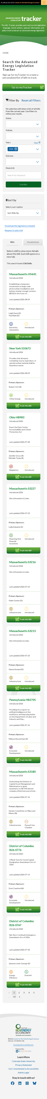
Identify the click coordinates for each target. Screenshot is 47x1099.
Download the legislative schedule (20, 225)
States (8, 118)
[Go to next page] (19, 997)
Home (6, 53)
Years (22, 142)
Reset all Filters (31, 100)
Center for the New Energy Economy (26, 1039)
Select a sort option (14, 207)
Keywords (10, 168)
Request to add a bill (14, 230)
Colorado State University (23, 1061)
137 (14, 997)
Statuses (9, 156)
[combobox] (23, 124)
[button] (13, 149)
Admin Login (23, 1072)
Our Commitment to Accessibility (23, 1068)
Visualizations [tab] (33, 242)
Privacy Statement (23, 1065)
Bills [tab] (12, 242)
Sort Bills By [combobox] (13, 213)
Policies (9, 130)
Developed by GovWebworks (23, 1045)
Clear (36, 143)
